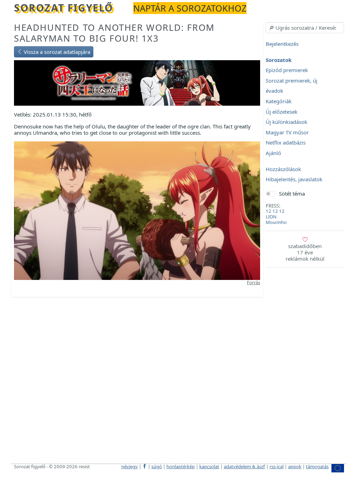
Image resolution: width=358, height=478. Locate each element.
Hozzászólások (283, 169)
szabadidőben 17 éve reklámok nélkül (305, 252)
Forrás (253, 282)
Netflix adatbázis (286, 142)
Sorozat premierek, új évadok (291, 85)
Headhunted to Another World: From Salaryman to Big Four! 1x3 (114, 32)
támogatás (317, 466)
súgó (156, 466)
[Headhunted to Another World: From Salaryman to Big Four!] (137, 82)
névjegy (129, 466)
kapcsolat (209, 466)
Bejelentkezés (282, 43)
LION (271, 216)
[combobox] (305, 27)
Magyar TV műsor (287, 132)
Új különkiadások (286, 122)
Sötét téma (292, 193)
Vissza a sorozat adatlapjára (56, 51)
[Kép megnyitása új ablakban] (137, 209)
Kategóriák (279, 101)
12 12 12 (275, 211)
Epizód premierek (287, 70)
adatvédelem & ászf (244, 466)
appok (294, 466)
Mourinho (276, 222)
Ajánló (273, 152)
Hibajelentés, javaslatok (294, 179)
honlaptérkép (180, 466)
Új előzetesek (282, 111)
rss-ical (277, 466)
